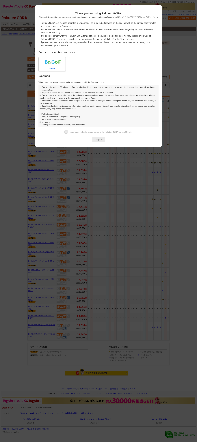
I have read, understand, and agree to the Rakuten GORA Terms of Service (101, 132)
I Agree (98, 139)
